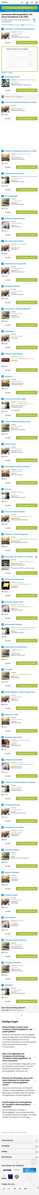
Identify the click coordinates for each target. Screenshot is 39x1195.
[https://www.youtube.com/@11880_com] (25, 1189)
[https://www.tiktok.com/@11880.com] (14, 1189)
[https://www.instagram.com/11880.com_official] (9, 1189)
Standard (7, 22)
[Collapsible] (35, 1029)
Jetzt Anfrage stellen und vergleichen (19, 8)
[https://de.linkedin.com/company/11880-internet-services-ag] (20, 1189)
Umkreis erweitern (17, 1010)
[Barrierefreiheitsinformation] (32, 2)
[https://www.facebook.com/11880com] (4, 1189)
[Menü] (37, 2)
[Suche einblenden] (22, 2)
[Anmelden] (27, 2)
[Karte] (34, 19)
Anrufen (8, 43)
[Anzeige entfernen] (37, 1187)
